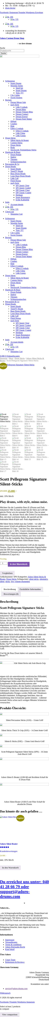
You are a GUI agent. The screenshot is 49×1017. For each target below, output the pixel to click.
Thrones (13, 159)
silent (2, 581)
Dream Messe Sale (18, 102)
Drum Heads (10, 166)
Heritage (19, 195)
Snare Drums (15, 83)
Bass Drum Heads (17, 174)
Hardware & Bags (12, 152)
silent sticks (34, 579)
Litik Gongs (21, 136)
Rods (12, 147)
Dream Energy (22, 116)
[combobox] (12, 50)
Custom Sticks (16, 143)
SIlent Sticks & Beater (19, 140)
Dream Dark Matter (24, 119)
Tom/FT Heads (16, 171)
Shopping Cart (16, 214)
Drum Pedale (15, 155)
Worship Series (16, 86)
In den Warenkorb (18, 564)
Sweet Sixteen (16, 97)
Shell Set (19, 88)
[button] (44, 368)
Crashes (13, 124)
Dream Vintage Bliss (24, 112)
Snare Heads (15, 169)
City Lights (15, 95)
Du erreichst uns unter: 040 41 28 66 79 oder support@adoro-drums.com (24, 889)
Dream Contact (22, 114)
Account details (16, 204)
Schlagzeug (10, 81)
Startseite (3, 358)
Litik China (20, 133)
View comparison (9, 1014)
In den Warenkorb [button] (10, 868)
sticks (7, 581)
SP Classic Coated (23, 188)
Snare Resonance (23, 197)
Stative (13, 157)
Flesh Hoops (15, 181)
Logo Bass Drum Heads (20, 176)
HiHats (13, 121)
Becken (8, 100)
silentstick (44, 579)
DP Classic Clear (23, 190)
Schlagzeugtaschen (18, 162)
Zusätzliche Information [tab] (30, 589)
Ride (12, 126)
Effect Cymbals (16, 128)
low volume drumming (20, 581)
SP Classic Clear (22, 185)
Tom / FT (20, 93)
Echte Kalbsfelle (22, 200)
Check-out (9, 212)
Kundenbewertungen (8, 851)
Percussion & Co (12, 164)
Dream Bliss (21, 109)
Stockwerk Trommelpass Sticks (23, 150)
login (7, 202)
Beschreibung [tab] (10, 589)
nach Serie (14, 105)
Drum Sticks (10, 138)
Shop (11, 358)
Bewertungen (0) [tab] (11, 594)
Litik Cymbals (21, 107)
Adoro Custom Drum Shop (12, 38)
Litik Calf (14, 178)
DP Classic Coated (23, 193)
